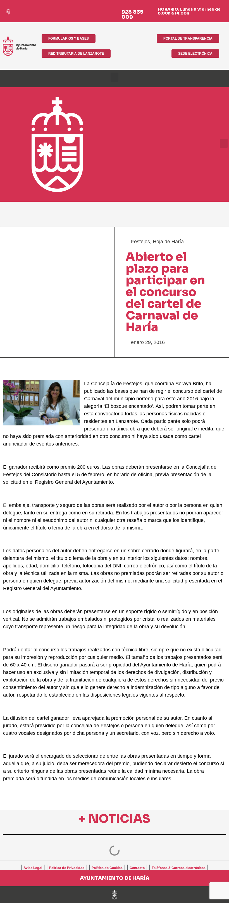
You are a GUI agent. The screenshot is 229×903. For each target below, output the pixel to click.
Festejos (140, 241)
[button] (114, 77)
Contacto (137, 868)
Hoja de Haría (168, 241)
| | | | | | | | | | (114, 867)
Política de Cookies (107, 868)
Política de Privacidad (67, 868)
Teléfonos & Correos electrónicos (179, 868)
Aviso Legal (32, 868)
